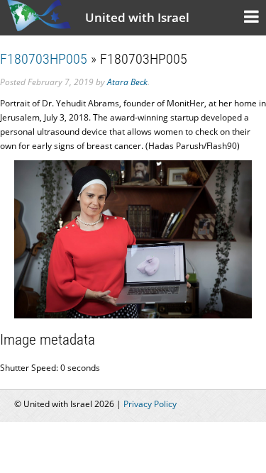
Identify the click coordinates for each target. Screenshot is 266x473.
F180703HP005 (43, 58)
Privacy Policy (150, 404)
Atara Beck (127, 82)
